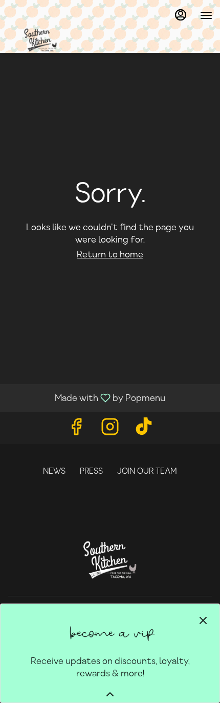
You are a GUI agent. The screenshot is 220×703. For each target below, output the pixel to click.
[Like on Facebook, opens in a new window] (76, 430)
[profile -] (180, 15)
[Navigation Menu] (206, 15)
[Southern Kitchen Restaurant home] (100, 40)
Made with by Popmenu (86, 398)
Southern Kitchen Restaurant (110, 559)
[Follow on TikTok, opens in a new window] (144, 430)
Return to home (110, 254)
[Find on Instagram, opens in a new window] (110, 430)
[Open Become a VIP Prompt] (110, 694)
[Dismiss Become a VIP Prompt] (203, 620)
